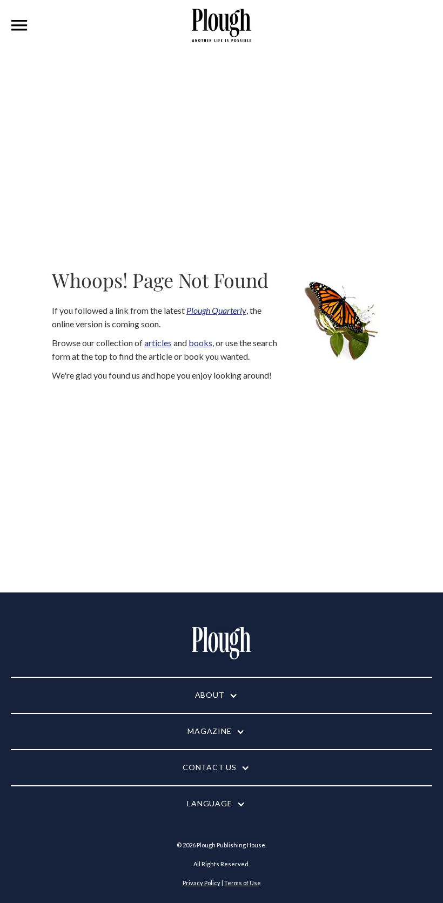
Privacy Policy (201, 882)
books (200, 343)
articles (158, 343)
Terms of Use (242, 882)
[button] (19, 25)
